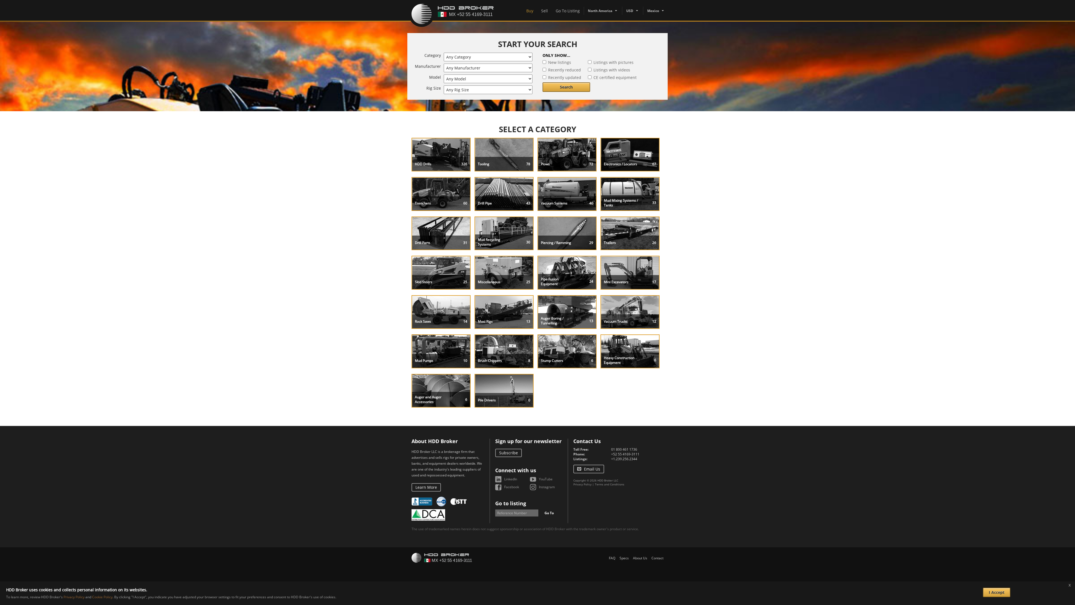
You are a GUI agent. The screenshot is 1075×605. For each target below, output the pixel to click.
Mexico (653, 10)
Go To (549, 513)
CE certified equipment (615, 77)
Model (435, 77)
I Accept (996, 592)
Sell (544, 10)
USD (629, 10)
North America (600, 10)
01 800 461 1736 (624, 449)
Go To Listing (568, 10)
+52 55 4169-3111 (625, 454)
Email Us (592, 469)
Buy (529, 10)
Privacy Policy (582, 484)
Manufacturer (428, 66)
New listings (559, 62)
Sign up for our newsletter (528, 441)
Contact (657, 558)
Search (566, 87)
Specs (624, 558)
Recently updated (564, 77)
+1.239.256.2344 (624, 459)
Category (432, 55)
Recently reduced (564, 70)
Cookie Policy (102, 597)
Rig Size (433, 88)
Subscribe (508, 452)
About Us (640, 558)
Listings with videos (611, 70)
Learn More (426, 487)
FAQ (612, 558)
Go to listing (510, 503)
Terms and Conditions (609, 484)
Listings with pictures (613, 62)
